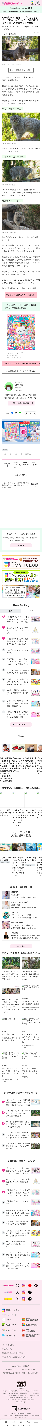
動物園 (5, 449)
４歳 (10, 454)
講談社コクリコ (5, 862)
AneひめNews (15, 8)
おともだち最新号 (26, 12)
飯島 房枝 (12, 34)
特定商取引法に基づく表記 (11, 1373)
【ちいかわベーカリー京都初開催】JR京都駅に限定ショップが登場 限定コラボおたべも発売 (15, 485)
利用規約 (26, 1366)
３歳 (4, 454)
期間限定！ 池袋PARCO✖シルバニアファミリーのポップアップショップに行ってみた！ (26, 464)
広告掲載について (12, 1369)
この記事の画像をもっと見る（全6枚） (21, 371)
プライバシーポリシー (27, 1369)
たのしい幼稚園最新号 (10, 12)
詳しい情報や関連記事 (21, 403)
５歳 (15, 454)
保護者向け (28, 454)
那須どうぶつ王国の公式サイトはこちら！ (21, 295)
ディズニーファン (8, 1349)
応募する (21, 545)
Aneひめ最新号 (27, 8)
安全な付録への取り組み (30, 1373)
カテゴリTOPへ (21, 475)
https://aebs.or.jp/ (21, 1402)
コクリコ (17, 875)
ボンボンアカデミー (8, 1345)
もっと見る (21, 724)
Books (36, 12)
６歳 (21, 454)
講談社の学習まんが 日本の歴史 (12, 1353)
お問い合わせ (16, 1366)
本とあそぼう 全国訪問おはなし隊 (14, 1357)
